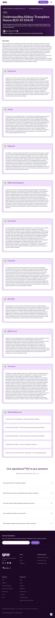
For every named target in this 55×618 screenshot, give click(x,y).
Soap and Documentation (7, 588)
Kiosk (3, 597)
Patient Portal (5, 591)
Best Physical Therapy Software (26, 600)
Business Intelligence (6, 585)
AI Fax (3, 594)
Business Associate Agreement (8, 608)
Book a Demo (43, 2)
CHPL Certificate (19, 608)
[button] (51, 2)
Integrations (22, 563)
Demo (21, 557)
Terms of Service (34, 608)
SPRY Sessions (23, 591)
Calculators (22, 594)
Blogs (21, 579)
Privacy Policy (27, 608)
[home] (5, 2)
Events (21, 582)
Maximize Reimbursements (43, 557)
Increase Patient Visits (42, 563)
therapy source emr (7, 570)
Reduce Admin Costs (41, 560)
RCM (3, 579)
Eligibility (4, 582)
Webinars (22, 585)
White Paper (22, 588)
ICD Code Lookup (23, 597)
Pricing (21, 560)
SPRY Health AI (6, 572)
